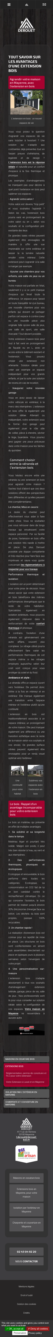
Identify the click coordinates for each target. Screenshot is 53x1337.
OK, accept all (15, 1328)
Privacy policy (35, 1333)
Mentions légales (26, 1286)
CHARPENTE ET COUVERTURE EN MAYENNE (21, 1103)
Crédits (26, 1313)
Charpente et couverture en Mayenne (27, 1224)
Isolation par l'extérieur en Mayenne (26, 1209)
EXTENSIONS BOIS (14, 1066)
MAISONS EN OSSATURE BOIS (20, 1059)
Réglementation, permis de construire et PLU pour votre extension (26, 1074)
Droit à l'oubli (27, 1295)
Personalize (20, 1333)
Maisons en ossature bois (26, 1178)
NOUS (26, 1261)
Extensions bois (26, 1193)
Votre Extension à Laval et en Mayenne (25, 1082)
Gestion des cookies (26, 1304)
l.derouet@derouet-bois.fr (26, 1138)
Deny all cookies (39, 1328)
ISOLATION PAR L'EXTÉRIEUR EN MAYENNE (21, 1093)
